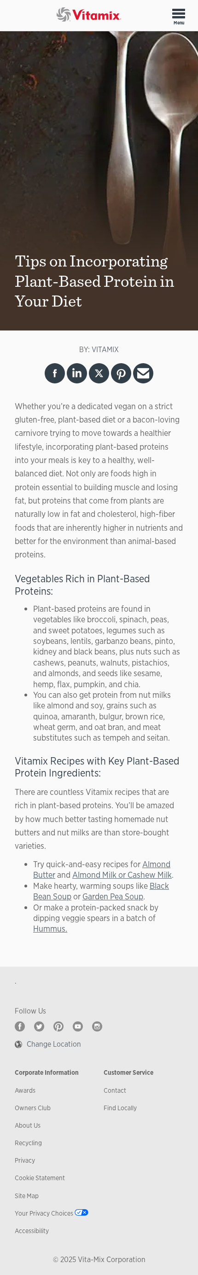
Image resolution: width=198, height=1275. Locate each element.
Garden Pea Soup (112, 896)
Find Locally (120, 1108)
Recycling (28, 1143)
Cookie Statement (40, 1178)
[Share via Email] (143, 373)
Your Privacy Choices (44, 1213)
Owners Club (33, 1108)
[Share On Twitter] (99, 373)
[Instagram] (97, 1026)
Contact (115, 1090)
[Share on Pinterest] (121, 373)
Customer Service (128, 1072)
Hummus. (50, 928)
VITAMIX (105, 349)
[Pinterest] (58, 1026)
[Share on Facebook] (55, 373)
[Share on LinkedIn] (77, 373)
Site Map (27, 1196)
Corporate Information (47, 1072)
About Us (28, 1125)
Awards (25, 1090)
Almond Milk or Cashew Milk (122, 874)
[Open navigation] (179, 13)
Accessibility (32, 1231)
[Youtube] (78, 1026)
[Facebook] (20, 1026)
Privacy (25, 1160)
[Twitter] (39, 1026)
